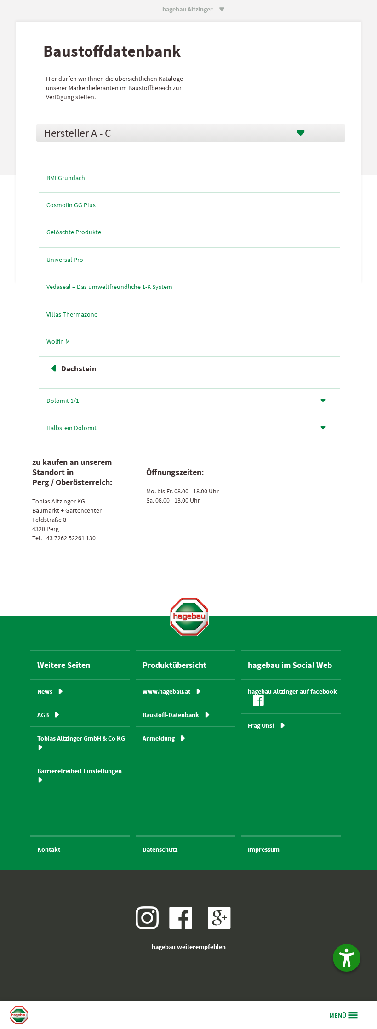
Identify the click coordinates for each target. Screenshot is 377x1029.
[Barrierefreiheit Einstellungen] (346, 958)
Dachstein (79, 368)
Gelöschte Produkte (73, 232)
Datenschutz (160, 849)
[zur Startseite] (189, 616)
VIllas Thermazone (71, 314)
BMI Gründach (65, 178)
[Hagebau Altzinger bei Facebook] (184, 927)
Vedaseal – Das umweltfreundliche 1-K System (109, 287)
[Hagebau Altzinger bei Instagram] (151, 927)
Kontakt (48, 849)
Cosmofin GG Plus (71, 205)
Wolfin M (58, 341)
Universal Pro (64, 259)
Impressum (264, 849)
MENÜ (337, 1015)
